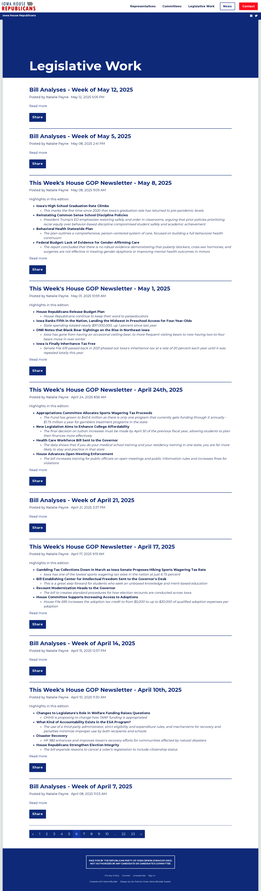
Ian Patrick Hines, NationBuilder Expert (151, 881)
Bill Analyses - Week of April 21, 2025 (81, 500)
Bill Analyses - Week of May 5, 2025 (80, 136)
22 (124, 834)
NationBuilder (110, 881)
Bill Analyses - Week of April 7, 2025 (80, 786)
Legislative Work (201, 6)
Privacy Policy (112, 875)
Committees (171, 6)
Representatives (143, 6)
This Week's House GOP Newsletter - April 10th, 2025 (105, 689)
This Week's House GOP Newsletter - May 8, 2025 (100, 183)
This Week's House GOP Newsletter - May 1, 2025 (99, 288)
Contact (248, 6)
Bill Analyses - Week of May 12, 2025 (81, 89)
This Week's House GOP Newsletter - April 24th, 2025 (106, 389)
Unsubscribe (139, 875)
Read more (38, 106)
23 (133, 834)
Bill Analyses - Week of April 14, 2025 (82, 643)
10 (107, 834)
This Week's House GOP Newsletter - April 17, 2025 (102, 546)
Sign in (151, 875)
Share (37, 117)
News (227, 6)
